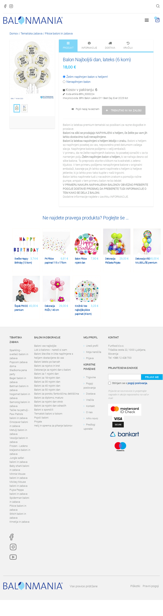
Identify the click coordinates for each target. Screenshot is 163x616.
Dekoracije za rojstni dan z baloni (52, 369)
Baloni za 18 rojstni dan (47, 377)
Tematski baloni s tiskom (48, 413)
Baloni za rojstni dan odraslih (50, 405)
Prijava (90, 358)
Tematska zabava (32, 33)
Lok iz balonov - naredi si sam (50, 349)
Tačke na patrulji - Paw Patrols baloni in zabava (19, 414)
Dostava (90, 393)
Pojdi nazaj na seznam (87, 109)
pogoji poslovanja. (138, 383)
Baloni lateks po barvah (47, 361)
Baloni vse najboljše (45, 345)
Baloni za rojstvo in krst (47, 365)
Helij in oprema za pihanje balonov (53, 425)
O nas (89, 412)
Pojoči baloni (41, 417)
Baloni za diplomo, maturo (48, 397)
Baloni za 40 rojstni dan (47, 385)
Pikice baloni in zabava (59, 33)
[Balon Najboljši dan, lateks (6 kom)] (17, 108)
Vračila (90, 400)
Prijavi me (152, 377)
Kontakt (90, 406)
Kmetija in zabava (19, 521)
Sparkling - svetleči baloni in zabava (19, 354)
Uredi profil (92, 345)
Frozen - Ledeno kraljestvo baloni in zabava (20, 450)
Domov (14, 33)
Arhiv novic (92, 418)
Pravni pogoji (151, 586)
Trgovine (91, 377)
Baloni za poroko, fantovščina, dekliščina (56, 393)
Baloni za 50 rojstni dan (47, 389)
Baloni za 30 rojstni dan (47, 381)
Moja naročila (93, 352)
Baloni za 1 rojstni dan (46, 373)
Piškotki (135, 586)
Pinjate (38, 421)
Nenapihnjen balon (78, 82)
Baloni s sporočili (43, 409)
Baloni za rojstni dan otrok (48, 401)
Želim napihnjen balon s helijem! (87, 77)
